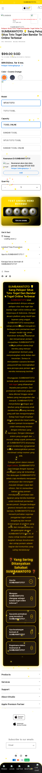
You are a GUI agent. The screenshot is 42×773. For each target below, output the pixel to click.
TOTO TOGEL (9, 111)
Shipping (13, 57)
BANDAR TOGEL (10, 133)
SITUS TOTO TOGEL (12, 140)
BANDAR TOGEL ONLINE (13, 148)
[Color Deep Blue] (12, 77)
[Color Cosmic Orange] (4, 77)
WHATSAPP (28, 769)
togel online (12, 466)
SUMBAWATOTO (18, 300)
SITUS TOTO (9, 103)
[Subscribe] (33, 745)
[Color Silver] (20, 77)
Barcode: (15, 41)
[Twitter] (7, 276)
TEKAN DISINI (21, 221)
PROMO (4, 769)
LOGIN (11, 769)
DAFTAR (20, 769)
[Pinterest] (10, 276)
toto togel (13, 384)
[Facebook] (3, 276)
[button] (21, 247)
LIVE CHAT (37, 769)
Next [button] (40, 2)
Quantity (5, 181)
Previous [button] (2, 2)
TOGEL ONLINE (10, 125)
